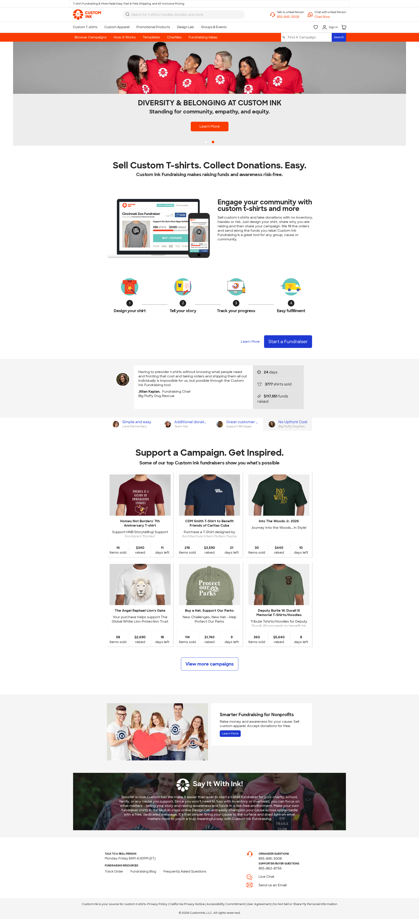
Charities (174, 37)
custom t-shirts (135, 904)
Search (339, 37)
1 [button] (206, 142)
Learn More (209, 126)
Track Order (114, 871)
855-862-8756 (270, 868)
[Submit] (127, 14)
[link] (87, 14)
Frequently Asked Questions (184, 871)
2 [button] (213, 142)
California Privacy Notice (187, 904)
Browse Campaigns (91, 37)
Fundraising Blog (143, 871)
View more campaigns (209, 664)
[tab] (133, 424)
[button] (330, 17)
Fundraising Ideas (203, 37)
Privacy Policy (157, 904)
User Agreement (259, 904)
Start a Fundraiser (288, 341)
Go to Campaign (139, 512)
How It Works (125, 37)
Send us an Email (273, 885)
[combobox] (184, 14)
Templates (151, 37)
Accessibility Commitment (226, 904)
